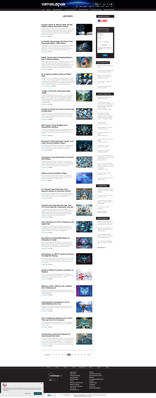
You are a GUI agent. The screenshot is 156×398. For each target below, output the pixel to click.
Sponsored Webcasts (103, 218)
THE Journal (73, 388)
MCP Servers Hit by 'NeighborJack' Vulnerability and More (54, 126)
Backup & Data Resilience (109, 9)
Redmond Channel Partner (76, 382)
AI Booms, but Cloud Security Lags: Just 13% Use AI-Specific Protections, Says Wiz (57, 206)
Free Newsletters (82, 367)
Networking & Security (83, 9)
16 (56, 354)
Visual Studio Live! (74, 389)
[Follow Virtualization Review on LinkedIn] (104, 4)
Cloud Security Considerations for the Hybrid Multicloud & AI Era (55, 303)
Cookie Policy (5, 390)
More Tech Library (102, 212)
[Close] (41, 383)
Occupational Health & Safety (96, 379)
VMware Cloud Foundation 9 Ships (54, 173)
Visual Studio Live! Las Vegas (104, 173)
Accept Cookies (38, 393)
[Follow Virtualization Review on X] (105, 4)
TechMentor (92, 384)
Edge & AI (48, 9)
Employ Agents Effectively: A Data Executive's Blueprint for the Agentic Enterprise (106, 190)
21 (72, 354)
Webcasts (85, 6)
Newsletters (91, 6)
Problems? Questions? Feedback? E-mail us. (82, 396)
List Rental (99, 367)
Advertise (97, 6)
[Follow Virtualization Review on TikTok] (107, 4)
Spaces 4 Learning (74, 384)
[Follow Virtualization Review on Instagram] (109, 4)
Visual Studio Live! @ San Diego (105, 97)
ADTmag (91, 372)
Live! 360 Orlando (101, 122)
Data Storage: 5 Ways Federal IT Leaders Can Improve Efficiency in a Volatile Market (105, 202)
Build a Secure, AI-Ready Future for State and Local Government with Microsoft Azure (105, 229)
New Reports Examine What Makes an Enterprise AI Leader (55, 239)
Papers (80, 6)
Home (77, 6)
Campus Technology (75, 375)
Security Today (93, 382)
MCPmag (91, 377)
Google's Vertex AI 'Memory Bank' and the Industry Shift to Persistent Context (56, 26)
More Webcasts (101, 247)
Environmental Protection (95, 375)
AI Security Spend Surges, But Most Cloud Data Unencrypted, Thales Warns (57, 42)
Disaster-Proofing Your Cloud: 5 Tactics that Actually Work (57, 110)
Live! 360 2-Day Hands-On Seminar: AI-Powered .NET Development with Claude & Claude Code (106, 157)
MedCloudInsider (74, 379)
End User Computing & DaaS (70, 9)
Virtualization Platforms (96, 9)
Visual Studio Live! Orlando (103, 150)
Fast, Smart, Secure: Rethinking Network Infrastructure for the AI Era (105, 242)
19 (65, 354)
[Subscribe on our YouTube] (101, 22)
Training (102, 6)
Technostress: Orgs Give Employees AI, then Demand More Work (56, 335)
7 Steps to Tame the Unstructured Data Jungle (55, 92)
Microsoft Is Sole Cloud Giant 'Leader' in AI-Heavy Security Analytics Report (57, 142)
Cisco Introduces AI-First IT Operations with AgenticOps (57, 223)
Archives (65, 367)
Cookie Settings (28, 393)
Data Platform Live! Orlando (104, 145)
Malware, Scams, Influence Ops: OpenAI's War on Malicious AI (56, 287)
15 (53, 354)
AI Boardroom (73, 372)
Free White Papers (102, 185)
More (111, 6)
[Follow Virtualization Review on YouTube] (111, 4)
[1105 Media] (53, 380)
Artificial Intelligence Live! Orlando (105, 127)
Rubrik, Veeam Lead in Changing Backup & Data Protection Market (56, 58)
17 (59, 354)
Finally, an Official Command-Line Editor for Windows (57, 271)
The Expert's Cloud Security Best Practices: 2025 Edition (57, 158)
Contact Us (49, 367)
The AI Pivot (92, 386)
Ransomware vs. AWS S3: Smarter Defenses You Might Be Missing (57, 255)
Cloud (43, 9)
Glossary (107, 367)
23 (78, 354)
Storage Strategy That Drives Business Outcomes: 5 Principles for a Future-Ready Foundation (106, 236)
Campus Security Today (95, 373)
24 (82, 354)
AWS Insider (73, 373)
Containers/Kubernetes (57, 9)
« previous (47, 354)
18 (62, 354)
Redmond (91, 381)
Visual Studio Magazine (94, 388)
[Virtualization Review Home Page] (54, 5)
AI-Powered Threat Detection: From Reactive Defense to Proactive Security (56, 190)
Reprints (90, 367)
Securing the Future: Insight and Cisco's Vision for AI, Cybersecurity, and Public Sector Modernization (105, 223)
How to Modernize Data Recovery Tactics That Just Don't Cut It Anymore (56, 319)
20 (69, 354)
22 (75, 354)
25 (85, 354)
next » (89, 354)
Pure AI (72, 381)
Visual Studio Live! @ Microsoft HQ (105, 178)
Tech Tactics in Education (76, 386)
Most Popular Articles (103, 62)
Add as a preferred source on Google (98, 4)
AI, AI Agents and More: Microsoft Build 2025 (56, 75)
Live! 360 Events (74, 377)
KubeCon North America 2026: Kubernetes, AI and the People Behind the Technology (104, 77)
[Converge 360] (55, 376)
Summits (107, 6)
